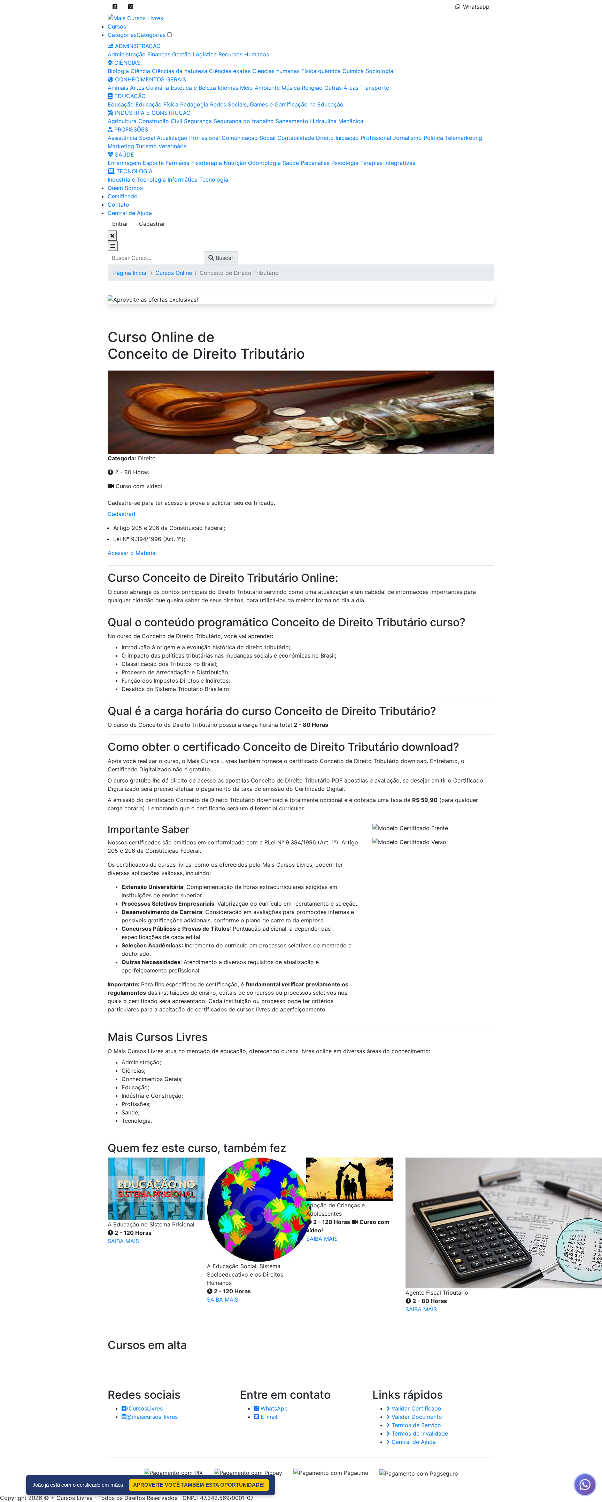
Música (290, 87)
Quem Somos (125, 187)
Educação (121, 104)
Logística (205, 54)
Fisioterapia (206, 162)
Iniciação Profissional (363, 137)
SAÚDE (123, 154)
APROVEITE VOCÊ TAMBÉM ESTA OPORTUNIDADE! (199, 1485)
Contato (118, 204)
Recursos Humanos (243, 54)
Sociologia (379, 70)
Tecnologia (213, 179)
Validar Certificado (415, 1408)
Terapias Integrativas (387, 162)
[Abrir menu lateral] (113, 246)
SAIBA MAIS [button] (123, 1241)
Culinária (157, 87)
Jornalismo (407, 137)
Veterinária (173, 146)
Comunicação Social (249, 137)
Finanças (158, 54)
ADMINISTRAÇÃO (137, 45)
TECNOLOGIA (134, 171)
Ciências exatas (229, 70)
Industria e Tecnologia (137, 179)
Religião (312, 87)
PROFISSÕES (130, 129)
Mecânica (350, 121)
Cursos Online (173, 272)
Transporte (374, 87)
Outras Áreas (341, 87)
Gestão (181, 54)
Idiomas (228, 87)
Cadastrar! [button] (121, 513)
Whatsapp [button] (476, 6)
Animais (118, 87)
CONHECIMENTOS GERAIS (149, 79)
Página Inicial (130, 272)
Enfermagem (124, 162)
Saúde (291, 162)
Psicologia (344, 162)
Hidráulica (323, 121)
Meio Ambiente (260, 87)
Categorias (122, 34)
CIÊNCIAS (126, 62)
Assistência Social (131, 137)
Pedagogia (194, 104)
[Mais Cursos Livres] (135, 17)
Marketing (121, 146)
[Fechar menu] (112, 235)
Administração (127, 54)
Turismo (146, 146)
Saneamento (292, 121)
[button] (115, 6)
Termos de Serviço (415, 1425)
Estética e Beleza (193, 87)
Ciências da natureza (179, 70)
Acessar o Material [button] (132, 552)
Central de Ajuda (130, 212)
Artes (137, 87)
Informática (183, 179)
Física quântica (321, 70)
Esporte (153, 162)
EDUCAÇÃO (129, 96)
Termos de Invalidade (419, 1433)
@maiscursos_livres (152, 1416)
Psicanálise (315, 162)
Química (353, 70)
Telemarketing (463, 137)
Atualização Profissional (188, 137)
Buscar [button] (223, 257)
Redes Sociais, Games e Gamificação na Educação (277, 104)
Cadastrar (152, 223)
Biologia (118, 70)
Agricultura (122, 121)
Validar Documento (416, 1416)
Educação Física (157, 104)
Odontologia (264, 162)
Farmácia (177, 162)
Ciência (140, 70)
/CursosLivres (144, 1408)
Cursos (117, 26)
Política (433, 137)
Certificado (123, 196)
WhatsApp (273, 1408)
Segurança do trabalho (244, 121)
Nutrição (235, 162)
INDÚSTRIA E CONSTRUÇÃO (152, 112)
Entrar (120, 223)
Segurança (198, 121)
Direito (325, 137)
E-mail (268, 1416)
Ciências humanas (276, 70)
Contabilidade (295, 137)
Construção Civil (160, 121)
